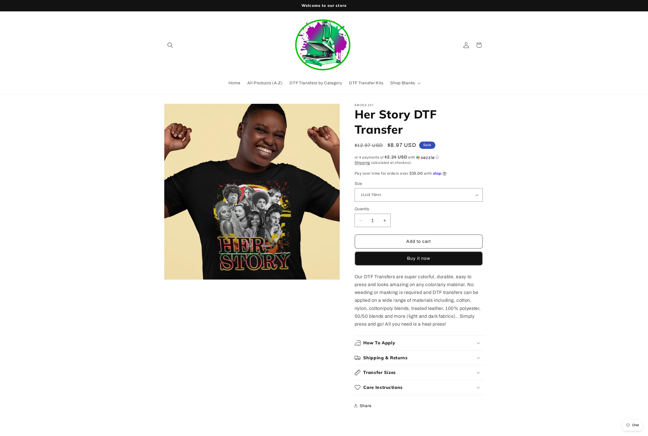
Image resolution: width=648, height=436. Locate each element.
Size (358, 184)
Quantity (362, 209)
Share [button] (365, 406)
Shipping (362, 163)
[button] (170, 45)
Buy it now (418, 258)
